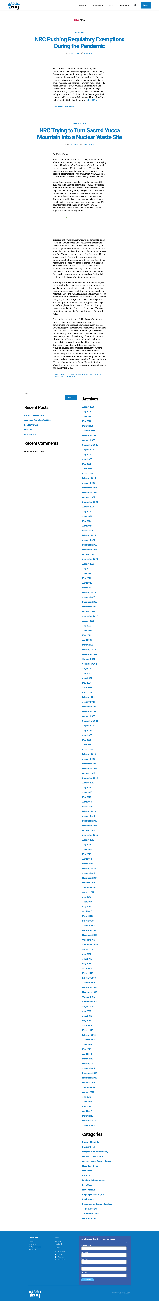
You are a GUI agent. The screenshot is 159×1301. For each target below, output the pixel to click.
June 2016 (87, 959)
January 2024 (88, 540)
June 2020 (87, 735)
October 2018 (88, 830)
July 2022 (86, 626)
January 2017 (88, 925)
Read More (93, 100)
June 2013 (87, 1044)
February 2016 (89, 978)
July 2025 (86, 454)
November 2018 (89, 825)
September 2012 (90, 1087)
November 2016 (89, 935)
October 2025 (88, 440)
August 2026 (88, 407)
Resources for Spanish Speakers (97, 1204)
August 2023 (88, 564)
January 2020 (88, 759)
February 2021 (89, 697)
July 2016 (86, 954)
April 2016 (87, 968)
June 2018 (87, 849)
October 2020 (88, 716)
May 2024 (86, 521)
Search (26, 393)
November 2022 (89, 607)
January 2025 (88, 483)
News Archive (88, 1190)
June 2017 (87, 902)
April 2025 (87, 469)
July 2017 (86, 897)
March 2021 (87, 692)
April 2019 (87, 802)
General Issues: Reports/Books (96, 1161)
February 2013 (89, 1063)
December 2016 (89, 930)
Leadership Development (94, 1180)
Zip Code (84, 1273)
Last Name (84, 1259)
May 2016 (86, 963)
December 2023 (89, 545)
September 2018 (90, 835)
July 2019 (86, 787)
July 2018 (86, 845)
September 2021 (90, 664)
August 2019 (88, 783)
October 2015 (88, 997)
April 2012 (87, 1111)
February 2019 (89, 811)
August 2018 (88, 840)
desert (63, 374)
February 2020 (89, 754)
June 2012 (87, 1101)
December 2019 (89, 764)
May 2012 (86, 1106)
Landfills (86, 1175)
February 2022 (89, 649)
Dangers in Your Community (95, 1152)
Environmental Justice (77, 374)
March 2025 (87, 473)
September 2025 (90, 445)
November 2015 (89, 992)
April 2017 (87, 911)
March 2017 (87, 916)
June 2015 (87, 1016)
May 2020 (86, 740)
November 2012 (89, 1078)
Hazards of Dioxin (90, 1166)
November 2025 (89, 435)
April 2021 (87, 687)
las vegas (89, 374)
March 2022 (87, 645)
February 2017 (89, 921)
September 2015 (90, 1002)
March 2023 (87, 588)
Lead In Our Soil (31, 425)
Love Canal (87, 1185)
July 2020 (87, 730)
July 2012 (86, 1097)
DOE (67, 374)
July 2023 (86, 569)
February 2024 (89, 535)
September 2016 (90, 944)
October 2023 (88, 554)
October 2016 (88, 940)
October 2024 (88, 497)
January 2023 (88, 597)
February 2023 (89, 592)
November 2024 (89, 492)
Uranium (28, 429)
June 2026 (87, 416)
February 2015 (89, 1035)
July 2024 (87, 511)
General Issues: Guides (93, 1156)
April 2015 (87, 1025)
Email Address (86, 1245)
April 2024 (87, 526)
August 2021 (88, 668)
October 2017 (88, 883)
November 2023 (89, 549)
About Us (81, 5)
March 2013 (87, 1059)
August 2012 (88, 1092)
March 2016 (87, 973)
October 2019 (88, 773)
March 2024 (87, 530)
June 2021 (87, 678)
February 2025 (89, 478)
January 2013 (88, 1068)
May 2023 (86, 578)
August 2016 (88, 949)
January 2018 (88, 873)
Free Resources (96, 5)
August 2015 (88, 1006)
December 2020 (89, 706)
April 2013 (87, 1054)
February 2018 (89, 868)
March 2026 (87, 426)
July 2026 (87, 411)
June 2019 (87, 792)
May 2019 (86, 797)
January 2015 (88, 1040)
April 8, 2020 (88, 53)
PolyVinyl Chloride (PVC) (93, 1194)
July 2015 (86, 1011)
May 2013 (86, 1049)
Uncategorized (89, 1218)
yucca (74, 376)
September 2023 (90, 559)
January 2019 (88, 816)
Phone (83, 1266)
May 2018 (86, 854)
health (57, 106)
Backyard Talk (79, 123)
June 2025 (87, 459)
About (57, 1238)
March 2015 (87, 1030)
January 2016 (88, 982)
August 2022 (88, 621)
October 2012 (88, 1082)
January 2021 (88, 702)
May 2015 (86, 1021)
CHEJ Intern (75, 53)
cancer (57, 374)
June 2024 (87, 516)
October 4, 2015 (88, 144)
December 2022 (89, 602)
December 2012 (89, 1073)
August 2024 (88, 507)
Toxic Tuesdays (89, 1209)
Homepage (79, 32)
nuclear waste (60, 376)
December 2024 (89, 488)
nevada (95, 374)
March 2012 (87, 1116)
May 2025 (86, 464)
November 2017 (89, 878)
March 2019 (87, 806)
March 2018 (87, 864)
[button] (135, 5)
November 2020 (89, 711)
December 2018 (89, 821)
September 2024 (90, 502)
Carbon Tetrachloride (34, 415)
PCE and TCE (30, 434)
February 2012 (89, 1121)
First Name (84, 1252)
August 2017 (88, 892)
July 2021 (86, 673)
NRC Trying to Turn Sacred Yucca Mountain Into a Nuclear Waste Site (79, 134)
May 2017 (86, 906)
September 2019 (90, 778)
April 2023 (87, 583)
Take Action (123, 5)
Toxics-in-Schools (90, 1213)
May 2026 (86, 421)
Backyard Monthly (90, 1142)
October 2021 (88, 659)
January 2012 (88, 1125)
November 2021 (89, 654)
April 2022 (87, 640)
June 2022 (87, 630)
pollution (68, 376)
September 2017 (90, 887)
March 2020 (87, 749)
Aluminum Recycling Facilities (37, 420)
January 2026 (88, 430)
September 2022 (90, 616)
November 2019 (89, 768)
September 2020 (90, 721)
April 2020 (87, 745)
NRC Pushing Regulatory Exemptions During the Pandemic (79, 43)
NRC (61, 106)
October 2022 (88, 611)
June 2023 (87, 573)
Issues (110, 5)
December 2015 (89, 987)
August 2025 (88, 450)
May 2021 (86, 683)
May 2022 (86, 635)
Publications (88, 1199)
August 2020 (88, 726)
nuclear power (69, 106)
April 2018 (87, 859)
